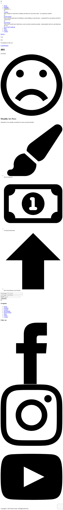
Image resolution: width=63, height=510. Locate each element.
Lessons (6, 12)
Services (7, 8)
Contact (6, 31)
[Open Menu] (1, 3)
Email (2, 296)
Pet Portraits (7, 22)
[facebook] (31, 383)
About (5, 30)
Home (5, 5)
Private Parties (7, 16)
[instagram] (31, 445)
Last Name (4, 295)
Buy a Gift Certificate (9, 27)
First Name (4, 293)
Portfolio (6, 7)
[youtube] (31, 507)
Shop (5, 28)
